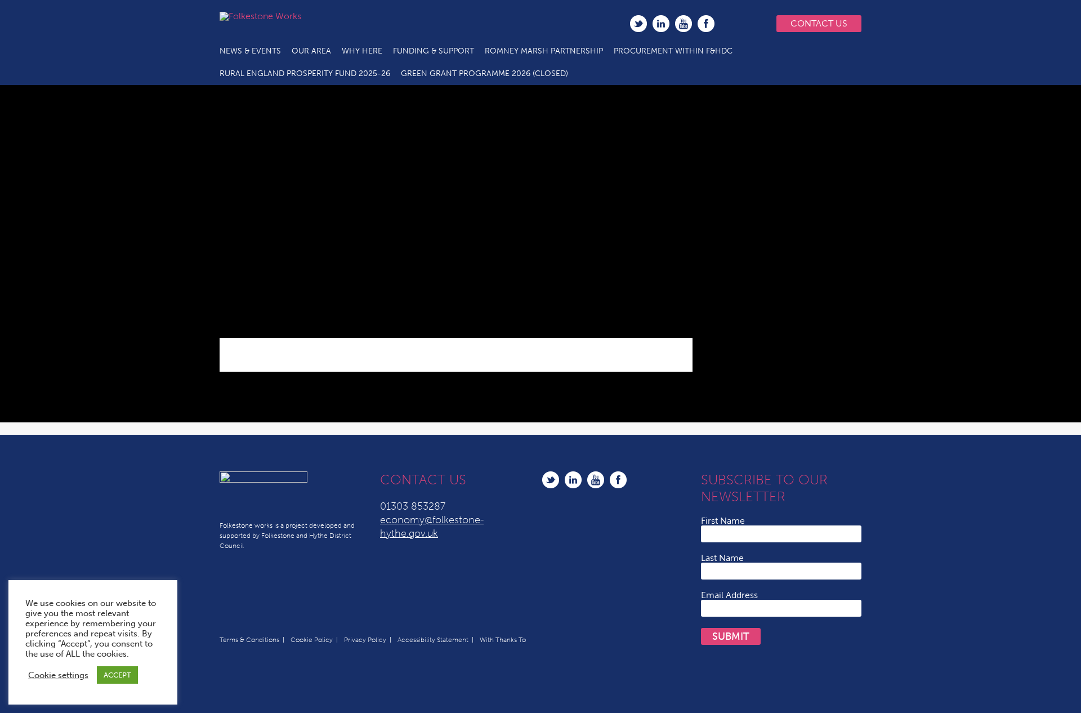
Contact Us (818, 23)
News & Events (250, 51)
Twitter (638, 23)
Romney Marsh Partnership (544, 51)
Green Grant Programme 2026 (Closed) (484, 73)
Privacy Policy (365, 640)
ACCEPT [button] (117, 675)
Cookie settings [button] (58, 675)
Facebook (706, 23)
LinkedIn (661, 23)
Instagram (728, 23)
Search (752, 23)
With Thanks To (503, 640)
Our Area (311, 51)
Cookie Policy (312, 640)
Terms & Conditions (249, 640)
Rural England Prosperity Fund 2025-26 (305, 73)
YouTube (683, 23)
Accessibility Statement (432, 640)
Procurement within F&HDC (673, 51)
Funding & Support (433, 51)
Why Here (362, 51)
